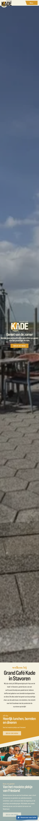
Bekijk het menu (19, 346)
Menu (31, 3)
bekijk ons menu (12, 733)
